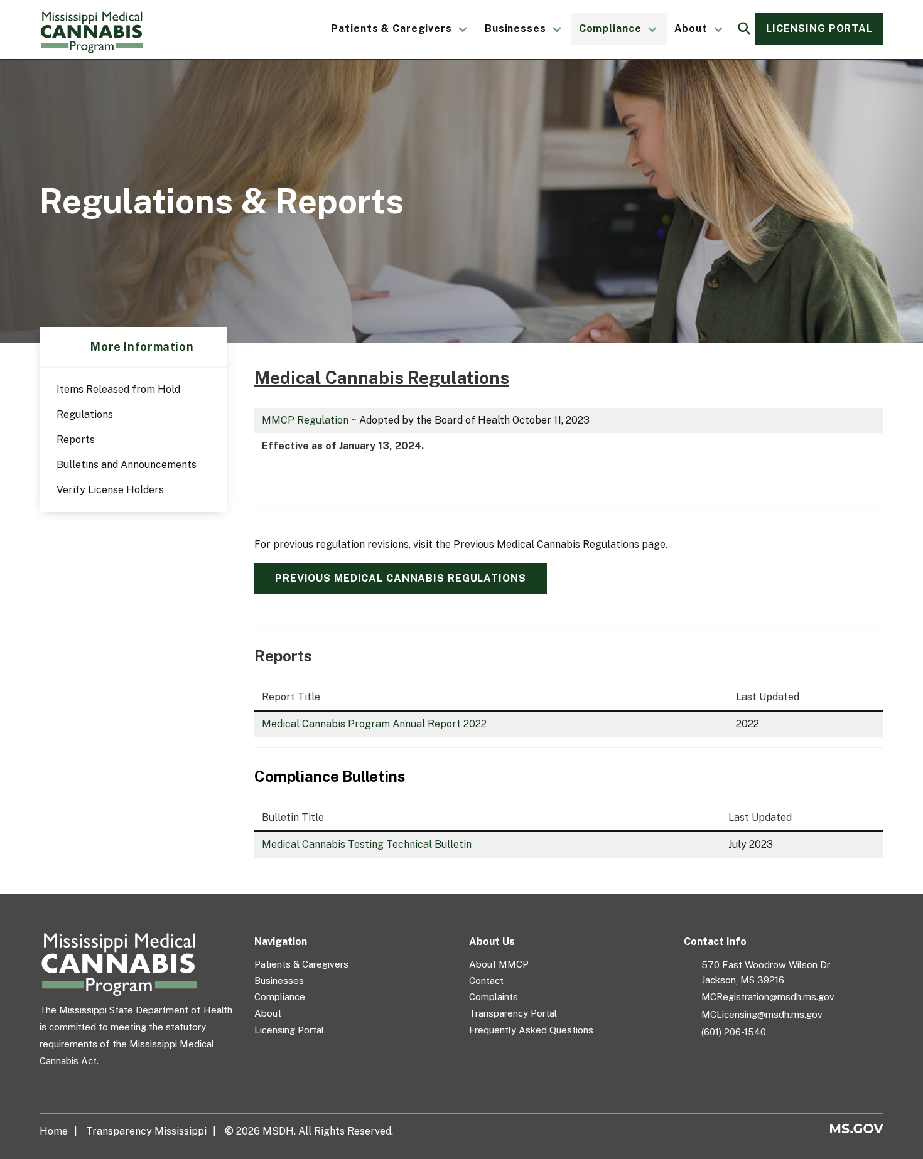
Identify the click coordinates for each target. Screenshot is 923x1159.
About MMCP (499, 964)
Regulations (85, 414)
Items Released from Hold (118, 389)
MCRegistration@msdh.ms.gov (767, 996)
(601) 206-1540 (733, 1032)
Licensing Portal (819, 29)
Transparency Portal (513, 1013)
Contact (486, 980)
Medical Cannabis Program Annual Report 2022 (374, 724)
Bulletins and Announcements (127, 465)
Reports (76, 440)
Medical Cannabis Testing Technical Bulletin (367, 844)
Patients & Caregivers (391, 29)
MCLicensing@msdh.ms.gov (762, 1014)
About (691, 29)
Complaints (493, 996)
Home (54, 1131)
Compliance (610, 29)
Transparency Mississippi (146, 1131)
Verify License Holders (110, 490)
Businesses (515, 29)
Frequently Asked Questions (531, 1030)
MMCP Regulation (305, 420)
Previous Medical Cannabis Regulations (400, 578)
